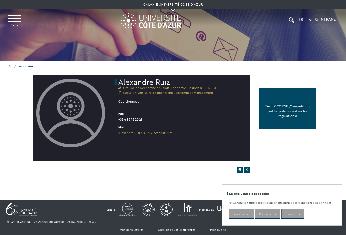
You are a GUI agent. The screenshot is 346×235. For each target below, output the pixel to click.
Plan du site (218, 229)
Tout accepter (241, 213)
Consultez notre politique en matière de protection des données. (282, 202)
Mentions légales (131, 229)
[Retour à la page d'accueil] (151, 20)
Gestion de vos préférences (176, 229)
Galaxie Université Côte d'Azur (173, 4)
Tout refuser (292, 213)
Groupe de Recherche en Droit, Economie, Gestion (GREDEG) (169, 88)
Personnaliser (267, 213)
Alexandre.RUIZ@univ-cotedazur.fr (145, 133)
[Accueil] (9, 66)
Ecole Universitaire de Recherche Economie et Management (168, 92)
